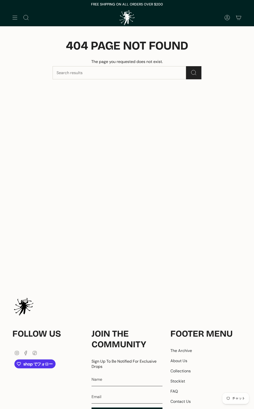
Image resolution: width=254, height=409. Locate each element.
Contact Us (180, 401)
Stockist (177, 381)
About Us (178, 360)
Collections (180, 371)
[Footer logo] (23, 306)
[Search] (193, 72)
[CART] (238, 17)
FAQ (174, 391)
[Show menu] (15, 17)
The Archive (181, 350)
